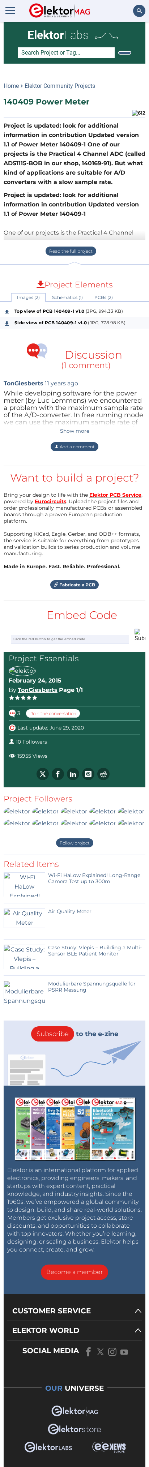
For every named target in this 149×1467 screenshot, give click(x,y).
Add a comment (77, 446)
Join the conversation (53, 713)
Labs (58, 35)
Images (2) (28, 297)
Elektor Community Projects (60, 85)
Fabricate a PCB (76, 584)
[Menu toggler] (10, 10)
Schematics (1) (67, 297)
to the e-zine (77, 1034)
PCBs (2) (103, 297)
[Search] (124, 53)
